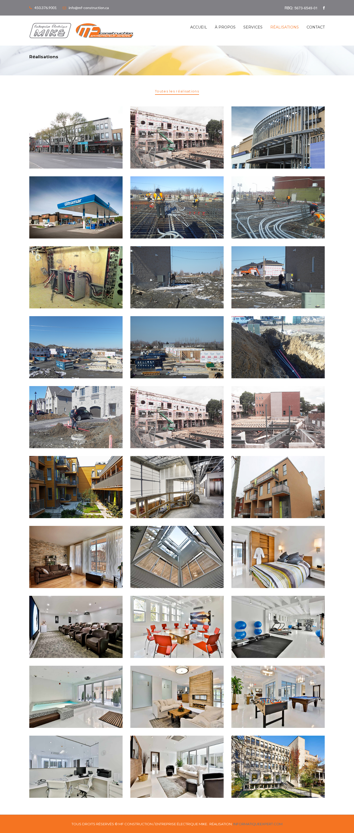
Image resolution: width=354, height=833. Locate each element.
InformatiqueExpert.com (257, 824)
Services (253, 27)
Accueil (198, 27)
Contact (316, 27)
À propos (225, 27)
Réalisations (284, 27)
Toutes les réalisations (177, 91)
